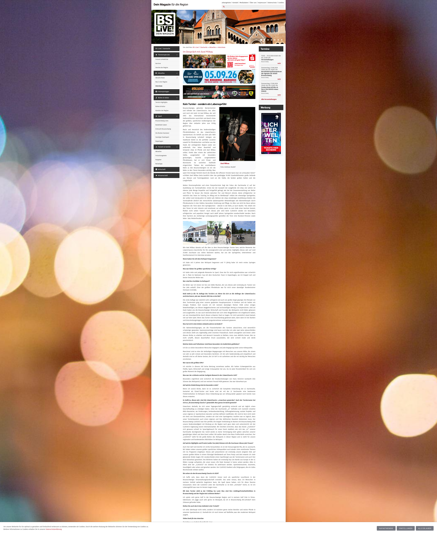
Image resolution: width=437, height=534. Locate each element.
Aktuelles (212, 47)
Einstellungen (405, 528)
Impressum (262, 3)
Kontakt (235, 3)
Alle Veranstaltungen (269, 99)
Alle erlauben (424, 528)
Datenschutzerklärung (54, 529)
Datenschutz (272, 3)
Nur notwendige (386, 528)
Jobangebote (226, 3)
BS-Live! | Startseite (200, 47)
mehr (279, 63)
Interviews (221, 47)
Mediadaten (244, 3)
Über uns (253, 3)
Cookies (281, 3)
